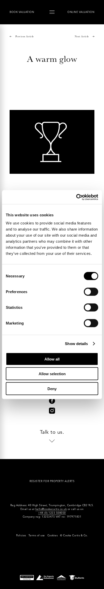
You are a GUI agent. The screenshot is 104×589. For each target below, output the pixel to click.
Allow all (52, 359)
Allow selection (52, 374)
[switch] (91, 292)
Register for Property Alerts (52, 481)
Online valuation (80, 12)
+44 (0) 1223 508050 (52, 513)
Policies (21, 535)
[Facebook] (52, 401)
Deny (52, 388)
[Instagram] (52, 411)
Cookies (52, 535)
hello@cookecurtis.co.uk (51, 509)
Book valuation (22, 12)
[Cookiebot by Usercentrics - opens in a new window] (76, 197)
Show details (76, 343)
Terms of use (37, 535)
